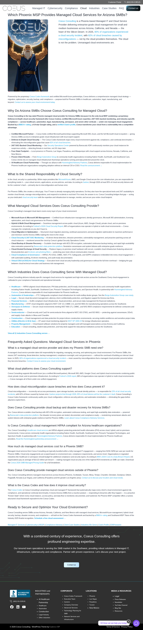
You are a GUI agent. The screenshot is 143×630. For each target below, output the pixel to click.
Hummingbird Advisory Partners (74, 163)
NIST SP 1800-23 (75, 321)
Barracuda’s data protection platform (48, 246)
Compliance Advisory (54, 525)
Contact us (133, 8)
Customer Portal (114, 2)
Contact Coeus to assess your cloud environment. (46, 361)
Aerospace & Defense (20, 307)
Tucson (92, 605)
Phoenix (92, 596)
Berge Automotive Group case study (119, 295)
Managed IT (38, 8)
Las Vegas (93, 599)
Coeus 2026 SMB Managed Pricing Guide (27, 463)
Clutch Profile (103, 525)
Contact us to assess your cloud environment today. (35, 102)
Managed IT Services (16, 525)
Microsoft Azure (65, 179)
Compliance (71, 8)
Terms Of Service (113, 627)
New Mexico (94, 608)
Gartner (86, 182)
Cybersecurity (55, 8)
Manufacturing (17, 304)
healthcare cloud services (38, 430)
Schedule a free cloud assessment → (50, 518)
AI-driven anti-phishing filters (39, 252)
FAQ (121, 8)
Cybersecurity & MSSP (35, 525)
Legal (13, 298)
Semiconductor (17, 312)
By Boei (136, 628)
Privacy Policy (126, 627)
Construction (17, 318)
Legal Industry (44, 615)
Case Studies (109, 8)
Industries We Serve (89, 525)
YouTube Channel (121, 605)
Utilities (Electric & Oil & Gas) (23, 321)
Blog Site (118, 608)
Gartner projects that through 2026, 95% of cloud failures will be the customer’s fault (82, 394)
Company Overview (71, 605)
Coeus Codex (16, 490)
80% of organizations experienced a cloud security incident (42, 358)
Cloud (83, 8)
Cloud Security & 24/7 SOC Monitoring (27, 238)
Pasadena (93, 602)
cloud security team (30, 197)
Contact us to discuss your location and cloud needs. (102, 478)
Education (15, 327)
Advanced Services (71, 608)
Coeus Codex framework (39, 96)
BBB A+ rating (25, 125)
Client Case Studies (72, 525)
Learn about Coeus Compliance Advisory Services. (84, 418)
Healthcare (16, 287)
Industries (94, 8)
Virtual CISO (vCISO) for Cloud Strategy (28, 261)
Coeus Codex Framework (73, 596)
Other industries (44, 617)
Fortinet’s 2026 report (67, 376)
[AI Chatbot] (136, 623)
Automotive (43, 608)
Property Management (20, 324)
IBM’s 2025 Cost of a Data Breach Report (113, 457)
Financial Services (19, 301)
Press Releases (120, 599)
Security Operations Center (58, 145)
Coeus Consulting (67, 21)
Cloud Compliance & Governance (25, 255)
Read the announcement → (91, 165)
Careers (67, 602)
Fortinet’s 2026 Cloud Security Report (48, 226)
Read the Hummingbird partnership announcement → (37, 439)
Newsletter (118, 602)
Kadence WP (54, 627)
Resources (118, 611)
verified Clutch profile (66, 125)
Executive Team (69, 599)
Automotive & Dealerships (22, 295)
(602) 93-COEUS (133, 2)
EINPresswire (115, 525)
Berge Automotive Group (47, 157)
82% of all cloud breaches (60, 143)
